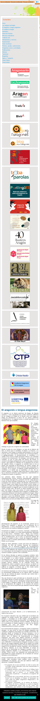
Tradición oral (6, 37)
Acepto (7, 697)
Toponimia (5, 54)
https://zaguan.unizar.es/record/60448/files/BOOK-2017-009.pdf (20, 548)
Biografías (5, 56)
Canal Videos (6, 60)
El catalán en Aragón (8, 29)
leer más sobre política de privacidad (23, 697)
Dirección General (7, 33)
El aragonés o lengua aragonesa (11, 27)
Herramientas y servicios (9, 39)
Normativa (5, 31)
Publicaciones (6, 50)
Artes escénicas (6, 44)
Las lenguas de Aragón (8, 25)
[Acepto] (38, 695)
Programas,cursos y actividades (11, 48)
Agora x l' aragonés (7, 58)
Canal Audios (6, 62)
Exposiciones (6, 42)
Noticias (4, 52)
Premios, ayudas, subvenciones (11, 46)
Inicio (3, 23)
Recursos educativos (8, 35)
